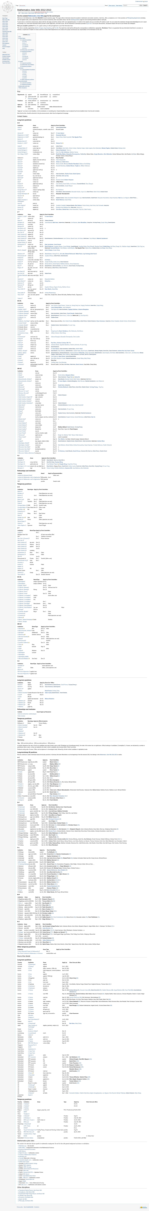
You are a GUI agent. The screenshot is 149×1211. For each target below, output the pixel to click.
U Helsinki (26, 1116)
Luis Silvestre (64, 265)
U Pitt (19, 417)
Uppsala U (30, 1055)
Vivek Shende (63, 692)
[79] (51, 934)
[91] (75, 991)
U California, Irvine (22, 593)
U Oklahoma (21, 407)
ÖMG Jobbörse (27, 1165)
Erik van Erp (65, 175)
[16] (66, 796)
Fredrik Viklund (107, 445)
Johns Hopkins (21, 205)
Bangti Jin (118, 246)
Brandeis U (20, 493)
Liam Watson (99, 381)
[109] (88, 1079)
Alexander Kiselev (75, 191)
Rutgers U (20, 267)
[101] (90, 1059)
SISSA (25, 1128)
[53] (57, 882)
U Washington (21, 652)
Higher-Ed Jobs (23, 1153)
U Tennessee (21, 435)
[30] (59, 833)
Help (3, 48)
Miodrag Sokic (122, 148)
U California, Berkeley (23, 311)
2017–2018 (5, 28)
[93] (76, 995)
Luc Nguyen (106, 1093)
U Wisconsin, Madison (23, 451)
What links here (6, 54)
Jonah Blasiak (48, 222)
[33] (67, 839)
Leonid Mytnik (71, 248)
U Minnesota (21, 387)
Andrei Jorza (56, 261)
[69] (75, 917)
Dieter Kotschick (95, 990)
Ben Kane (71, 1023)
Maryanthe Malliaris (50, 279)
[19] (60, 819)
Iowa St (19, 203)
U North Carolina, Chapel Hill (25, 397)
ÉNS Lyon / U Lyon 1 (29, 1120)
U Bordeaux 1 (27, 1118)
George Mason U (22, 189)
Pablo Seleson (79, 435)
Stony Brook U (21, 281)
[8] (59, 774)
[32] (58, 837)
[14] (57, 792)
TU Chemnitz (21, 798)
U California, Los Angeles (24, 595)
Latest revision (31, 13)
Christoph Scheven (54, 819)
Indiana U (20, 197)
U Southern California (23, 642)
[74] (52, 928)
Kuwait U (30, 1029)
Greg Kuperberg (48, 28)
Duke (19, 181)
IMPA (25, 1112)
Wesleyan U (21, 468)
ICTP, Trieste (27, 1126)
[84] (109, 984)
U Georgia (20, 344)
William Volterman (85, 165)
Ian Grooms (73, 183)
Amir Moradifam (82, 222)
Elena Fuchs (63, 315)
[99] (111, 1005)
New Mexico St (21, 228)
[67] (52, 917)
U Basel (30, 1073)
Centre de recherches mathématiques (27, 714)
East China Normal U (33, 1019)
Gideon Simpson (68, 179)
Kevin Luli (78, 466)
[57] (57, 890)
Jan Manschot (135, 352)
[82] (50, 942)
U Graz (30, 968)
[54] (55, 884)
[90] (132, 990)
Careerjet (21, 1158)
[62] (52, 907)
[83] (77, 978)
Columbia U (20, 509)
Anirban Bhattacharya (50, 292)
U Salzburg (31, 986)
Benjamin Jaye (78, 197)
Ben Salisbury (65, 152)
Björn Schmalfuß (51, 890)
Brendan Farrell (60, 179)
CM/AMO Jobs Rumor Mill (25, 1195)
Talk (47, 12)
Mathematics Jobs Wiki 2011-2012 (108, 754)
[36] (55, 854)
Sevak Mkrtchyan (79, 417)
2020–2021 (5, 23)
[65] (53, 913)
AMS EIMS (22, 1147)
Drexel (19, 179)
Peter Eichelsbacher (58, 917)
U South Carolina (22, 427)
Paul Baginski (54, 356)
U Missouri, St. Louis (23, 391)
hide (29, 34)
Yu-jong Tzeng (98, 466)
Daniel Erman (48, 265)
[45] (66, 870)
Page (17, 5)
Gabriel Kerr (65, 209)
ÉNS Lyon (26, 1122)
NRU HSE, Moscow (29, 1132)
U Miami (20, 383)
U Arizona (20, 305)
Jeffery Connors (55, 333)
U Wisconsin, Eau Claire (24, 447)
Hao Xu (93, 417)
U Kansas (20, 360)
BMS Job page (27, 1167)
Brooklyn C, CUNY (22, 143)
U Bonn (19, 794)
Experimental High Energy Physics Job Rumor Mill (31, 1193)
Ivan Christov (59, 183)
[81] (53, 940)
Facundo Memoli (54, 248)
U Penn (19, 415)
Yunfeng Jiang (54, 362)
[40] (72, 858)
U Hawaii (20, 348)
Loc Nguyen (126, 197)
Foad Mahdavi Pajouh (52, 464)
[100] (79, 1057)
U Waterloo (20, 706)
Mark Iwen (73, 207)
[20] (56, 821)
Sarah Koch (94, 197)
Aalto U (30, 1021)
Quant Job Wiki (23, 1199)
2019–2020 (5, 25)
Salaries (4, 45)
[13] (59, 786)
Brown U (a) (20, 499)
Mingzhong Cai (54, 331)
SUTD (29, 1047)
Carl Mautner (74, 222)
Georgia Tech (21, 191)
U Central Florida (22, 323)
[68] (65, 917)
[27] (67, 829)
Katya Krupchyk (114, 197)
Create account (139, 1)
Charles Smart (114, 148)
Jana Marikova (76, 468)
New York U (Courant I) (23, 538)
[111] (78, 1083)
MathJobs (30, 98)
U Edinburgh (31, 1085)
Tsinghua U (31, 1017)
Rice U (19, 265)
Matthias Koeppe (39, 28)
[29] (113, 831)
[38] (59, 856)
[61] (50, 905)
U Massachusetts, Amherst (24, 379)
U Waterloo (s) (21, 700)
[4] (58, 766)
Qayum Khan (59, 137)
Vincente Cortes (84, 990)
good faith (89, 23)
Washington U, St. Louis (24, 466)
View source (112, 5)
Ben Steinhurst (59, 189)
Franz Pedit (128, 990)
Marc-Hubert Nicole (67, 321)
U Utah (19, 439)
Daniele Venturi (123, 321)
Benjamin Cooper (61, 358)
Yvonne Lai (68, 305)
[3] (59, 764)
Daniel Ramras (60, 199)
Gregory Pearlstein (85, 305)
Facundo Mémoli (81, 183)
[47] (58, 874)
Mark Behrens (61, 350)
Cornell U (20, 513)
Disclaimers (36, 1207)
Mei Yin (87, 354)
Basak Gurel (74, 238)
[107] (78, 1071)
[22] (56, 825)
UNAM (29, 1035)
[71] (99, 917)
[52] (58, 880)
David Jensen (70, 427)
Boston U (20, 139)
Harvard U (20, 195)
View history (119, 5)
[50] (57, 878)
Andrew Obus (76, 321)
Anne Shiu (58, 175)
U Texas (20, 644)
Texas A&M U (21, 289)
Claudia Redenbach (52, 886)
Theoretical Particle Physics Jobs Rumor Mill (30, 1190)
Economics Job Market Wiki (26, 1197)
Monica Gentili (59, 163)
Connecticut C (21, 511)
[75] (51, 930)
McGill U (20, 684)
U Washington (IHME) (23, 656)
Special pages (5, 58)
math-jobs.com (22, 1156)
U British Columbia (22, 692)
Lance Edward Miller (61, 127)
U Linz (29, 982)
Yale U (19, 667)
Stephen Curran (60, 197)
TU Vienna (30, 1009)
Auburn (19, 127)
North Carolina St (22, 234)
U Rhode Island (21, 419)
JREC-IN (25, 1177)
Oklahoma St (21, 253)
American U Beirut (32, 1031)
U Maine (20, 373)
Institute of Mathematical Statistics (28, 1154)
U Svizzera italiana (28, 1138)
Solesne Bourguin (55, 336)
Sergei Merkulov (118, 990)
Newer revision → (41, 13)
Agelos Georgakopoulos (96, 1093)
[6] (58, 770)
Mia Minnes (80, 331)
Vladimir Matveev (106, 990)
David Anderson (49, 238)
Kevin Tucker (72, 265)
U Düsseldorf (21, 831)
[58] (53, 899)
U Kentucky (20, 364)
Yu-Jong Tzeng (96, 222)
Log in (146, 1)
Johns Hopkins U (22, 525)
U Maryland (20, 377)
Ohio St (19, 246)
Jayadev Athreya (58, 246)
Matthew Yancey (74, 152)
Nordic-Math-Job (30, 1179)
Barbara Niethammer (52, 870)
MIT (19, 218)
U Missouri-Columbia (23, 636)
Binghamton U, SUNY (23, 135)
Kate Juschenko (60, 173)
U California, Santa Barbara (24, 605)
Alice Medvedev (97, 148)
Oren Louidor (76, 336)
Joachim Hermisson (74, 997)
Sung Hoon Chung (72, 464)
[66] (50, 915)
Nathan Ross (88, 248)
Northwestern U (21, 244)
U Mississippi (21, 389)
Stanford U (20, 279)
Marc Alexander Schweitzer (57, 796)
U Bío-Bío (30, 1015)
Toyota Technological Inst (30, 1130)
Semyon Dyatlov (70, 205)
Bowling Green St (22, 141)
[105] (82, 1067)
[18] (58, 817)
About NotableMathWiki (28, 1207)
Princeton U (20, 562)
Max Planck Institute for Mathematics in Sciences (30, 953)
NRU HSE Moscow (33, 1043)
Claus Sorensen (63, 267)
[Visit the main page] (7, 7)
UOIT (19, 698)
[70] (87, 917)
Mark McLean (81, 381)
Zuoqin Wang (68, 185)
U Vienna (30, 990)
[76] (53, 930)
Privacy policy (20, 1207)
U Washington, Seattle (23, 445)
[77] (51, 932)
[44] (70, 866)
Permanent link (5, 61)
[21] (66, 823)
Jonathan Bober (82, 246)
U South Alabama (22, 423)
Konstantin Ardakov (74, 1093)
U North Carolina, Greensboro (25, 403)
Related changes (6, 56)
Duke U (19, 515)
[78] (66, 932)
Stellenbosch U (32, 1049)
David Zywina (111, 222)
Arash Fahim (66, 183)
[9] (58, 776)
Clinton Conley (72, 148)
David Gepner (56, 263)
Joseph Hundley (49, 261)
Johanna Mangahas (72, 381)
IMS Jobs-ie (26, 1174)
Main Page (5, 18)
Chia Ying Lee (140, 246)
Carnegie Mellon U (22, 148)
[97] (79, 1001)
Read (106, 5)
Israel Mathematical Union (29, 1175)
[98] (78, 1005)
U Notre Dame (21, 405)
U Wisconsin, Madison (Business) (26, 453)
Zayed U (30, 1095)
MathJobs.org (22, 1145)
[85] (78, 990)
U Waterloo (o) (21, 735)
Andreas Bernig (73, 990)
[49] (56, 876)
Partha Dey (83, 154)
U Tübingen (20, 938)
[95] (99, 997)
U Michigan (20, 385)
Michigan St (21, 222)
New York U (20, 232)
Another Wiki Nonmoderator (40, 12)
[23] (67, 825)
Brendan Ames (59, 207)
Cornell (19, 173)
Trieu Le (69, 150)
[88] (112, 990)
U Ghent (26, 1110)
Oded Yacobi (87, 209)
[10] (51, 778)
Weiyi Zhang (87, 358)
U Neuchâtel (31, 1075)
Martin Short (97, 191)
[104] (81, 1065)
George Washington (22, 193)
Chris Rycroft (83, 315)
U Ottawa (20, 729)
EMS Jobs (26, 1170)
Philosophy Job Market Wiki (26, 1200)
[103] (80, 1063)
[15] (58, 794)
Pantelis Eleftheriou (59, 468)
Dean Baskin (54, 350)
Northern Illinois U (22, 242)
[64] (55, 911)
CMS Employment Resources (31, 1168)
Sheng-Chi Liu (55, 253)
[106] (80, 1069)
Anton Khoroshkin (73, 209)
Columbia (20, 167)
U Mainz (20, 903)
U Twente (30, 1039)
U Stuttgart (20, 932)
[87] (100, 990)
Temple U (20, 287)
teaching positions (75, 19)
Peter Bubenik (90, 246)
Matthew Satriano (64, 263)
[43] (57, 866)
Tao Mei (56, 28)
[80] (53, 938)
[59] (54, 901)
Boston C (20, 495)
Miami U (20, 220)
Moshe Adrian (61, 375)
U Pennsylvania (21, 640)
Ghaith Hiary (106, 246)
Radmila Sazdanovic (102, 238)
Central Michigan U (22, 150)
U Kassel (20, 890)
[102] (77, 1061)
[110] (79, 1081)
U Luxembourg (31, 1033)
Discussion (22, 5)
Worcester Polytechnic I (24, 671)
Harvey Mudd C (21, 521)
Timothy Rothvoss (97, 445)
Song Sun (106, 205)
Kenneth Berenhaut (61, 165)
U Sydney (30, 966)
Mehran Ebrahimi (49, 698)
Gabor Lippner (89, 148)
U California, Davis (22, 315)
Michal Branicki (132, 321)
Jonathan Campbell (61, 205)
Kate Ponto (93, 205)
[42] (55, 864)
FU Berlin (20, 772)
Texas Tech (20, 294)
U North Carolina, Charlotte (24, 399)
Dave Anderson (62, 417)
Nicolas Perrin (52, 831)
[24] (78, 825)
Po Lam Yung (71, 325)
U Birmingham (21, 581)
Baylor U (20, 491)
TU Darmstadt (21, 807)
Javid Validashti (67, 307)
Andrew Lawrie (72, 466)
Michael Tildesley (120, 1093)
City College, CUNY (22, 154)
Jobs (27, 1183)
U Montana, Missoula (23, 393)
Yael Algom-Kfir (55, 309)
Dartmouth (20, 175)
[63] (52, 909)
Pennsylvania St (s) (22, 560)
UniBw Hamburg (22, 862)
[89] (123, 990)
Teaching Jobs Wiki (6, 31)
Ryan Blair (53, 358)
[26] (57, 829)
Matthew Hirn (67, 207)
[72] (52, 919)
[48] (68, 874)
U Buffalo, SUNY (22, 309)
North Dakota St (22, 240)
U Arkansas (20, 307)
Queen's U (20, 688)
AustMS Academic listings (30, 1163)
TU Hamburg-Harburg (23, 864)
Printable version (6, 59)
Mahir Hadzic (76, 379)
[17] (64, 798)
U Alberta (20, 690)
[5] (57, 768)
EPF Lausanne (32, 1057)
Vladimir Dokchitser (84, 1093)
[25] (55, 827)
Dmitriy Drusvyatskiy (78, 445)
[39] (62, 858)
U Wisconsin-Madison (23, 658)
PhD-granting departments (133, 18)
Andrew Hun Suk (122, 350)
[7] (57, 772)
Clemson (20, 159)
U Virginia (20, 441)
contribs (51, 12)
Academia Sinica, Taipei (30, 1133)
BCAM (25, 1136)
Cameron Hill (84, 451)
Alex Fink (58, 152)
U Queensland (31, 964)
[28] (117, 829)
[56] (57, 888)
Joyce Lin (83, 191)
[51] (56, 880)
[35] (56, 852)
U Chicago (20, 609)
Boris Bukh (65, 148)
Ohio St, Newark (22, 250)
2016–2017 (5, 29)
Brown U (20, 501)
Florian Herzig (85, 205)
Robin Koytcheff (67, 137)
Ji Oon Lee (127, 352)
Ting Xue (81, 209)
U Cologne (20, 800)
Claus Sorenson (64, 261)
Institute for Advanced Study (25, 475)
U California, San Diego (23, 321)
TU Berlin (20, 784)
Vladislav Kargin (81, 148)
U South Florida (21, 431)
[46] (61, 872)
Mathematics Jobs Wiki (35, 16)
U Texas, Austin (22, 437)
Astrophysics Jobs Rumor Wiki (26, 1192)
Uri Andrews (61, 451)
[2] (57, 762)
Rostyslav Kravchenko (103, 197)
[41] (58, 860)
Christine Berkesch (58, 238)
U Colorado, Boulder (23, 325)
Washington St (21, 462)
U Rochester (21, 421)
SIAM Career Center (24, 1161)
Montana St (20, 224)
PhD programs (5, 43)
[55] (58, 886)
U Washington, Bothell (23, 443)
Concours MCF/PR (28, 1172)
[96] (110, 999)
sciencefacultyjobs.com (25, 1160)
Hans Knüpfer (61, 870)
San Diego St (21, 271)
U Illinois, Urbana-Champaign (25, 619)
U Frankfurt (20, 839)
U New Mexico (21, 395)
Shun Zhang (89, 183)
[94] (81, 997)
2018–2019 (5, 26)
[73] (112, 926)
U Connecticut (21, 331)
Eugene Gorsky (58, 287)
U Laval (19, 694)
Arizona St (20, 133)
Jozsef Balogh (66, 246)
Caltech (19, 146)
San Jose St (21, 273)
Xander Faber (77, 350)
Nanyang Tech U (32, 1045)
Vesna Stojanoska (74, 263)
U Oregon (20, 411)
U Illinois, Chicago (22, 350)
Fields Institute (21, 716)
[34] (119, 839)
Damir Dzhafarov (63, 331)
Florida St (20, 183)
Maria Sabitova (66, 354)
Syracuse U (20, 283)
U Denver (20, 342)
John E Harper (49, 250)
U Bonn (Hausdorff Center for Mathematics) (28, 951)
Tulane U (20, 298)
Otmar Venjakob (115, 321)
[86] (89, 990)
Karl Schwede (99, 205)
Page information (6, 63)
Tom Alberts (59, 148)
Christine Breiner (55, 344)
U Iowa (19, 356)
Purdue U (20, 261)
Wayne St (20, 669)
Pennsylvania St (22, 255)
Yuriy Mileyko (92, 238)
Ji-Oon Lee (69, 315)
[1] (79, 315)
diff (19, 13)
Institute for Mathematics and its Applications (29, 477)
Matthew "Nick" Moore (69, 435)
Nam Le (120, 197)
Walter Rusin (48, 273)
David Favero (61, 305)
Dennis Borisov (48, 263)
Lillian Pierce (59, 146)
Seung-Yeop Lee (76, 305)
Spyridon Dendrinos (65, 344)
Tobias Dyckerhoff (69, 197)
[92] (103, 993)
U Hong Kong (31, 1023)
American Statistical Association (27, 1149)
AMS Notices (22, 1151)
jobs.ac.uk (23, 1184)
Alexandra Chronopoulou (66, 336)
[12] (59, 784)
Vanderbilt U (21, 460)
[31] (57, 835)
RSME (24, 1181)
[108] (89, 1077)
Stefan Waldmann (47, 940)
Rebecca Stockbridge (84, 163)
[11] (60, 782)
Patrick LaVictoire (74, 344)
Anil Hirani (113, 246)
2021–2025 (5, 21)
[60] (50, 903)
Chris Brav (59, 209)
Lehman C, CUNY (22, 216)
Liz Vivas (133, 154)
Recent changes (6, 46)
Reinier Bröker (69, 445)
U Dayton (20, 338)
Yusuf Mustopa (62, 362)
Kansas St (20, 207)
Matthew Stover (66, 287)
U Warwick (31, 1093)
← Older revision (24, 13)
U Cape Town (31, 1051)
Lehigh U (20, 532)
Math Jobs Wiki (5, 19)
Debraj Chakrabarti (61, 150)
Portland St (20, 257)
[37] (70, 854)
